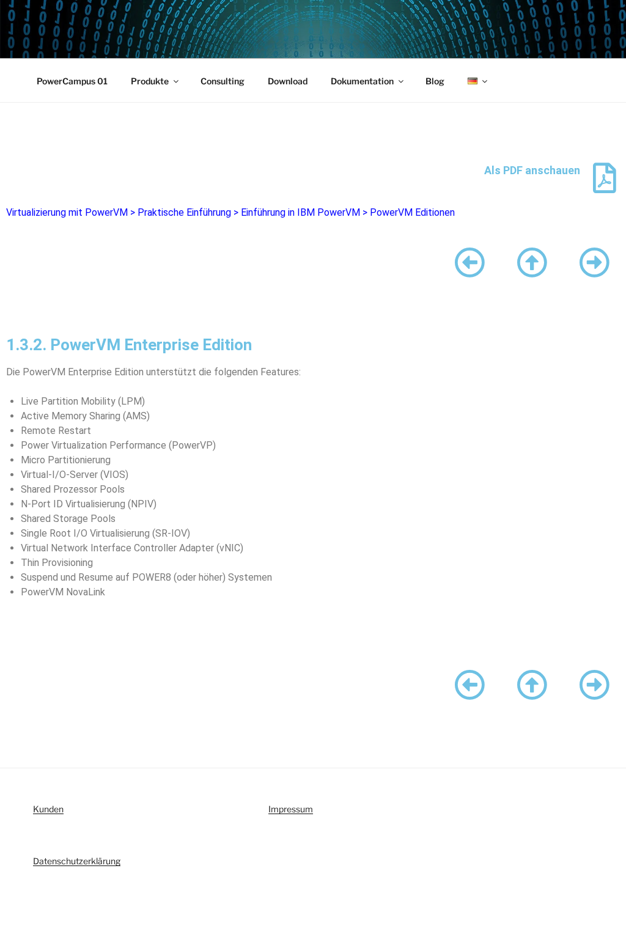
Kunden (48, 809)
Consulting (223, 81)
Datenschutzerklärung (76, 861)
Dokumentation (362, 81)
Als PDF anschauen (532, 170)
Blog (434, 81)
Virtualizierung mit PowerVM (67, 212)
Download (287, 81)
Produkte (150, 81)
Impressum (290, 809)
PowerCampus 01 (72, 81)
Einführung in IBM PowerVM (300, 212)
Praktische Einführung (184, 212)
